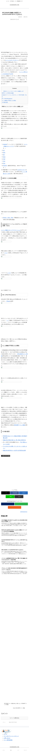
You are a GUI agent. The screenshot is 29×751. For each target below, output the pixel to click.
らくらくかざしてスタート (11, 60)
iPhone (8, 301)
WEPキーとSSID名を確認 (8, 93)
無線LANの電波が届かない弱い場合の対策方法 (14, 440)
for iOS (11, 73)
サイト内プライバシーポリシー (11, 736)
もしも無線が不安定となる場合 (9, 100)
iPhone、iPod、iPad (8, 217)
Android (5, 144)
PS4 (4, 163)
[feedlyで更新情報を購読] (21, 504)
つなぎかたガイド (21, 169)
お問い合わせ (7, 738)
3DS (4, 152)
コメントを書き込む (14, 718)
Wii (4, 154)
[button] (19, 496)
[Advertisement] (14, 35)
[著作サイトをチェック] (7, 504)
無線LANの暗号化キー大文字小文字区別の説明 (14, 450)
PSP (4, 159)
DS (4, 150)
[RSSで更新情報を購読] (14, 507)
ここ (7, 320)
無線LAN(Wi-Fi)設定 (6, 455)
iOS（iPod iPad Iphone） (7, 98)
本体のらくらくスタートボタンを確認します (13, 91)
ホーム (5, 734)
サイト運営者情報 (8, 740)
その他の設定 (5, 102)
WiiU (4, 156)
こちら (6, 252)
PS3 (4, 161)
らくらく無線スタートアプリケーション (11, 230)
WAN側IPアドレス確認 (19, 425)
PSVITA (5, 165)
